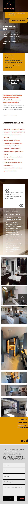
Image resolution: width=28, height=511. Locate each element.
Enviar (22, 498)
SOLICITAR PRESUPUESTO (18, 20)
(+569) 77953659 (10, 115)
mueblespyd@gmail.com (13, 123)
